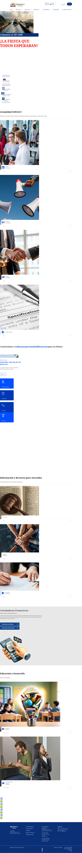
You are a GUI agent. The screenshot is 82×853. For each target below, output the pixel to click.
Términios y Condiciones (58, 847)
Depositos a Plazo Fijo (30, 832)
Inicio (11, 9)
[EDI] (57, 851)
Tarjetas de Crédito (29, 834)
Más (4, 171)
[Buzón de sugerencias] (57, 848)
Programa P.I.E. (46, 9)
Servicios (37, 9)
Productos (27, 9)
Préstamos (28, 830)
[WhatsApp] (57, 850)
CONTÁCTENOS (56, 9)
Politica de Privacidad (68, 847)
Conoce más (6, 732)
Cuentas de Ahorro (29, 828)
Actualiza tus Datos (66, 9)
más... (3, 374)
